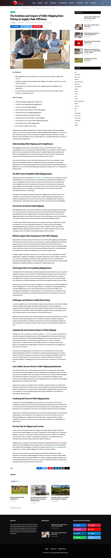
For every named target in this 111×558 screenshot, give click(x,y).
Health (76, 98)
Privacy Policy (62, 549)
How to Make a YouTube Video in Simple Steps (91, 25)
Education (77, 84)
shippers (55, 447)
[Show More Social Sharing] (44, 26)
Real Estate (93, 3)
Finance (76, 91)
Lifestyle (71, 3)
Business (40, 3)
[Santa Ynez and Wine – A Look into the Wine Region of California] (60, 490)
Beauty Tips (77, 77)
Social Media (80, 3)
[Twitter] (4, 79)
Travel (76, 122)
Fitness (76, 94)
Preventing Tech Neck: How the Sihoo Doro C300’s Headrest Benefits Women (39, 499)
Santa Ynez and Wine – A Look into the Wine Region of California (60, 498)
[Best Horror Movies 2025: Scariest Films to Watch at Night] (79, 19)
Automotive (77, 74)
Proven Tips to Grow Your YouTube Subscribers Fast (92, 42)
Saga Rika (13, 22)
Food (86, 3)
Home (33, 3)
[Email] (4, 91)
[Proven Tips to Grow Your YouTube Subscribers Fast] (79, 43)
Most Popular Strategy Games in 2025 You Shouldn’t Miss (91, 33)
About (47, 549)
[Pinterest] (4, 87)
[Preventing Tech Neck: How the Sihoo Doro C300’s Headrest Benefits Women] (40, 490)
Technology (53, 3)
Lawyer (76, 103)
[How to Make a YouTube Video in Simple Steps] (79, 27)
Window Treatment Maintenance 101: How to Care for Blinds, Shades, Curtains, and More (92, 51)
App (75, 72)
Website (76, 125)
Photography (78, 113)
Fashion (76, 89)
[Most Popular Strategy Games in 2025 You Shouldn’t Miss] (79, 35)
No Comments (42, 22)
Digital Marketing (79, 81)
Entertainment (63, 3)
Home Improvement (79, 101)
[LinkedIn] (4, 83)
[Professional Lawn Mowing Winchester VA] (19, 490)
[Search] (102, 3)
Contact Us (53, 549)
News (46, 3)
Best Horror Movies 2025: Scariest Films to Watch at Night (92, 17)
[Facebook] (4, 76)
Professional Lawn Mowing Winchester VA (17, 498)
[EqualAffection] (18, 3)
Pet (75, 110)
